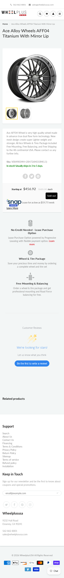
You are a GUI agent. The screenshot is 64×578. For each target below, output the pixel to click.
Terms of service (10, 459)
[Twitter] (6, 504)
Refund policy (9, 463)
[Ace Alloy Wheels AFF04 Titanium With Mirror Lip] (32, 78)
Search (5, 433)
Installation (8, 466)
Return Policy (9, 453)
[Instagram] (30, 504)
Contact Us (8, 440)
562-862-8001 (19, 4)
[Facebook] (14, 504)
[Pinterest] (22, 504)
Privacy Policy (9, 449)
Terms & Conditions (12, 446)
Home (5, 24)
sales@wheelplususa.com (43, 4)
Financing (7, 443)
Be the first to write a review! (32, 363)
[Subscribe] (57, 493)
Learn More (12, 208)
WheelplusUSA (27, 555)
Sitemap (6, 456)
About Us (7, 436)
